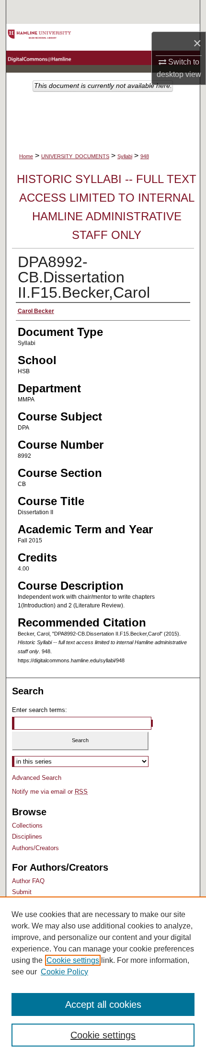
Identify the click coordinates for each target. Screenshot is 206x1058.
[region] (103, 977)
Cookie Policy (64, 972)
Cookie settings (72, 960)
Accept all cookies (103, 1004)
